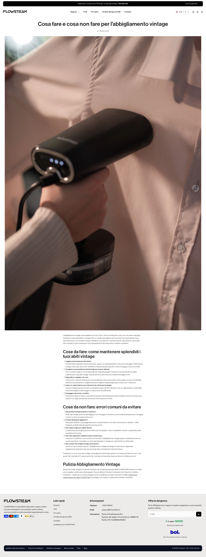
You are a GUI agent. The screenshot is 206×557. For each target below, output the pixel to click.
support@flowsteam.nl (111, 510)
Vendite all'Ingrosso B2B (62, 517)
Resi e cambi (69, 548)
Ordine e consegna (53, 548)
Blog (85, 548)
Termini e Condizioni (35, 548)
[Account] (197, 12)
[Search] (193, 12)
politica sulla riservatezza (15, 548)
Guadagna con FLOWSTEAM (64, 525)
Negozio (56, 505)
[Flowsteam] (15, 11)
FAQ (55, 509)
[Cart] (202, 12)
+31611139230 (107, 505)
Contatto (56, 521)
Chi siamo (57, 513)
